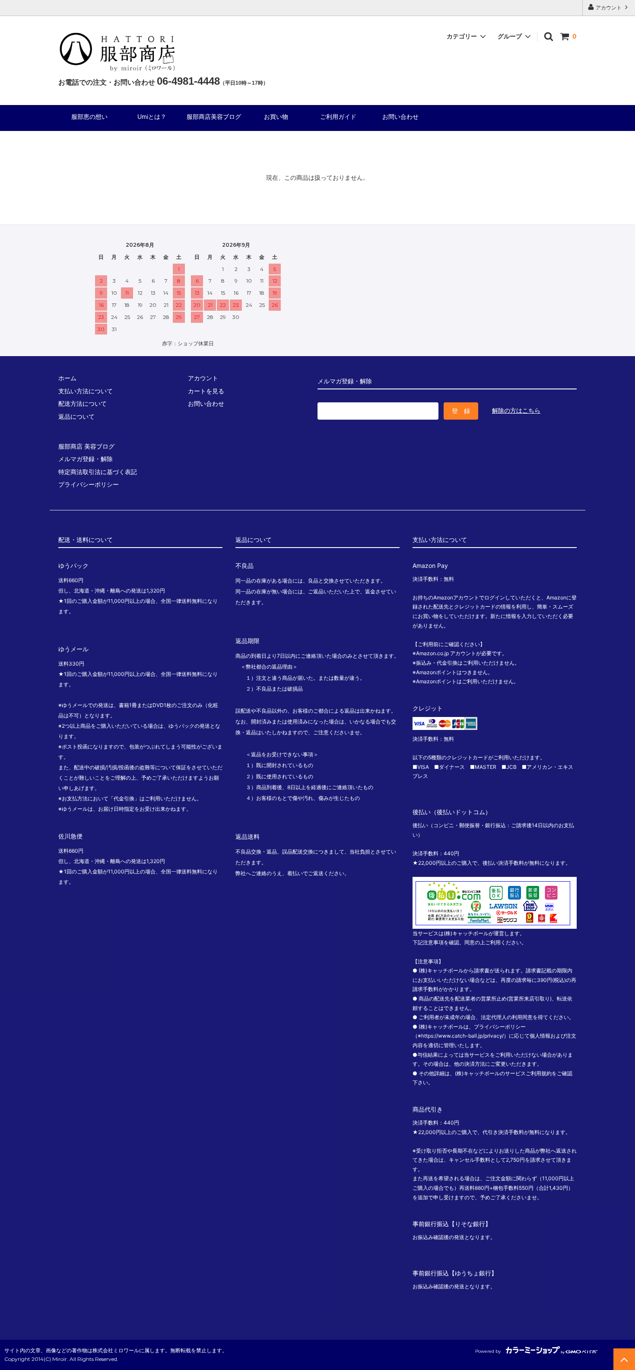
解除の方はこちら (516, 410)
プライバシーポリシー (88, 484)
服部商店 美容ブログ (86, 446)
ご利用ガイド (341, 117)
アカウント (608, 7)
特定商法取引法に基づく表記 (97, 471)
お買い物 (276, 117)
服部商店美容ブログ (214, 117)
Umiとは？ (151, 117)
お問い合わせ (400, 117)
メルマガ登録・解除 (85, 458)
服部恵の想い (95, 117)
